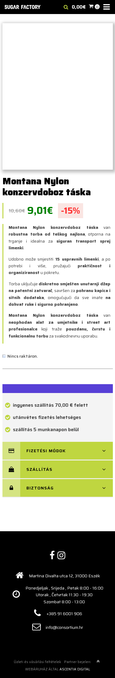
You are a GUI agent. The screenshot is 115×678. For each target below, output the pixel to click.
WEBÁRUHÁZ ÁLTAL (57, 669)
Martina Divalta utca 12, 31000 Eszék (64, 575)
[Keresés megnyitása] (66, 7)
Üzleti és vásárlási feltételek (37, 662)
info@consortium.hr (64, 627)
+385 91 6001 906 (64, 613)
